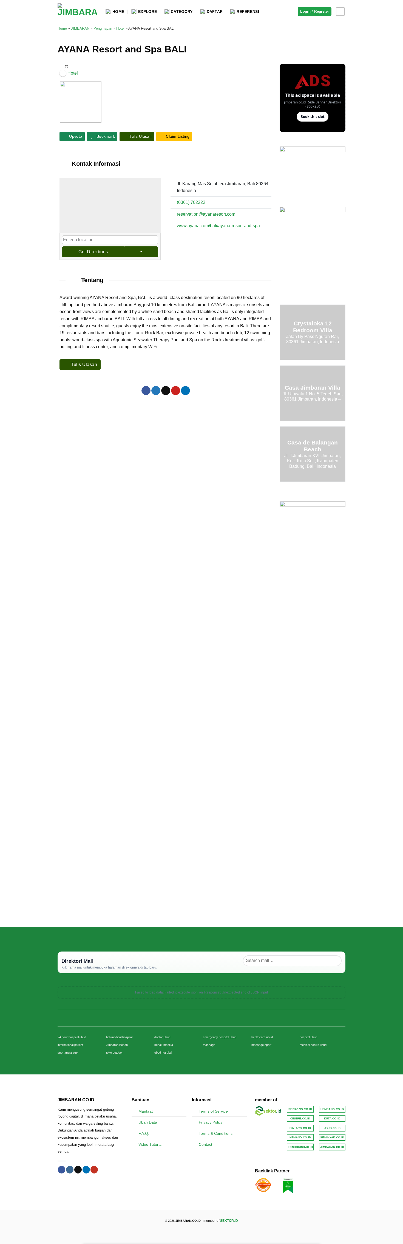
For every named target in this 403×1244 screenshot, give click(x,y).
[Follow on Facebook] (61, 1169)
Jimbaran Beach (117, 1044)
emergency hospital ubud (219, 1037)
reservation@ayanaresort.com (206, 214)
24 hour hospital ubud (72, 1037)
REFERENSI (248, 11)
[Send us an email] (78, 1169)
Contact (205, 1144)
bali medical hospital (119, 1037)
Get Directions (93, 251)
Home (62, 28)
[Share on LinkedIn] (185, 390)
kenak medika (163, 1044)
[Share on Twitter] (155, 390)
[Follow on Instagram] (340, 11)
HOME (118, 11)
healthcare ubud (262, 1037)
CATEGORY (181, 11)
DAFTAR (215, 11)
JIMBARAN (80, 28)
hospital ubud (308, 1037)
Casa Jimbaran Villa (312, 387)
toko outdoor (114, 1052)
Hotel (120, 28)
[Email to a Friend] (165, 390)
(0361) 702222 (191, 202)
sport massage (68, 1052)
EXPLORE (147, 11)
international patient (70, 1044)
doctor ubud (162, 1037)
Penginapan (102, 28)
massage (209, 1044)
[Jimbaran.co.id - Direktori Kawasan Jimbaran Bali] (77, 11)
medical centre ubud (313, 1044)
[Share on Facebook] (146, 390)
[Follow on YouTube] (94, 1169)
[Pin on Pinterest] (175, 390)
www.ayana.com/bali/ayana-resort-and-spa (218, 225)
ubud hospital (163, 1052)
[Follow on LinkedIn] (86, 1169)
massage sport (261, 1044)
